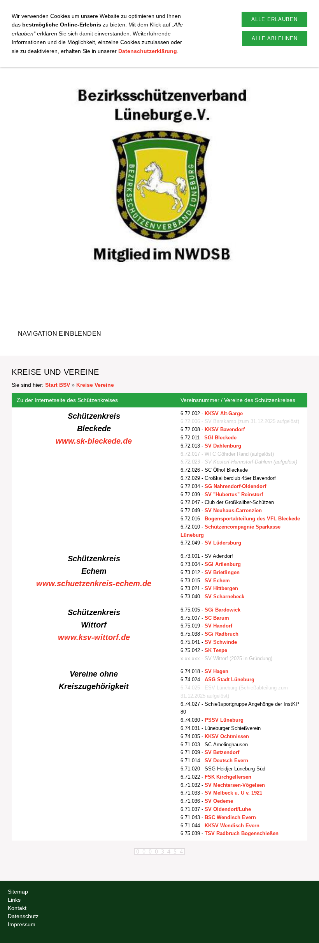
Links (14, 900)
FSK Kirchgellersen (228, 777)
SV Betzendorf (222, 752)
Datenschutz (23, 916)
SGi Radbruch (221, 634)
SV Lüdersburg (223, 543)
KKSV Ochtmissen (227, 736)
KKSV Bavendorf (225, 429)
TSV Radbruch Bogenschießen (242, 833)
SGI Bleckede (220, 438)
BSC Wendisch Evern (230, 817)
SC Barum (217, 618)
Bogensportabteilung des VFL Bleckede (252, 519)
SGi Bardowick (222, 610)
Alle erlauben (274, 19)
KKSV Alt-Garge (224, 413)
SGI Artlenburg (223, 564)
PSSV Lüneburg (224, 720)
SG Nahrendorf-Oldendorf (235, 486)
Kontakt (17, 908)
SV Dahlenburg (223, 446)
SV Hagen (216, 671)
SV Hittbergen (221, 588)
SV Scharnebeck (224, 596)
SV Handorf (218, 626)
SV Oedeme (219, 801)
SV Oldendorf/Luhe (228, 809)
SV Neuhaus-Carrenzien (233, 510)
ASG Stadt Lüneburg (229, 679)
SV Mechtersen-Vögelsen (235, 785)
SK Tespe (216, 650)
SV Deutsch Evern (226, 760)
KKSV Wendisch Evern (232, 825)
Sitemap (18, 891)
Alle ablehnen (275, 38)
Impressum (21, 924)
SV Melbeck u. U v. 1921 (233, 793)
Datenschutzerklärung (147, 51)
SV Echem (217, 580)
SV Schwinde (221, 642)
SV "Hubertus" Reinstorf (234, 494)
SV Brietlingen (222, 572)
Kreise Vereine (95, 385)
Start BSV (57, 385)
